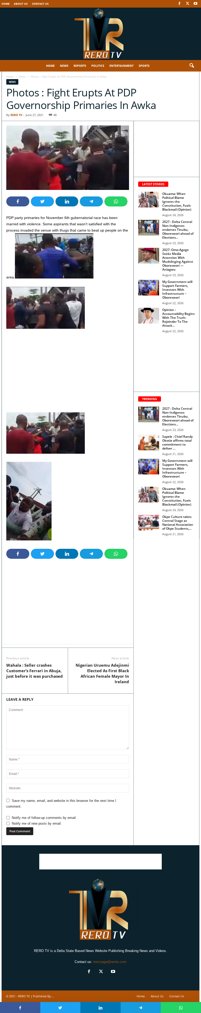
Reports (80, 66)
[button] (191, 66)
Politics (97, 66)
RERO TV (16, 115)
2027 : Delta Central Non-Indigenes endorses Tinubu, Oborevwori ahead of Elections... (177, 230)
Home (6, 4)
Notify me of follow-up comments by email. (44, 818)
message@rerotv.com (109, 962)
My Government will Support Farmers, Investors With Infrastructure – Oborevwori (177, 290)
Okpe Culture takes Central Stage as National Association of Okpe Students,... (177, 522)
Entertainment (121, 66)
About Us (21, 4)
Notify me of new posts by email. (37, 823)
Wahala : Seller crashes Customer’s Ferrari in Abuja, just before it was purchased (34, 670)
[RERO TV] (100, 34)
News (64, 66)
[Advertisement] (67, 373)
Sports (144, 66)
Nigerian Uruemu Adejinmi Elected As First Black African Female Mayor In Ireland (102, 673)
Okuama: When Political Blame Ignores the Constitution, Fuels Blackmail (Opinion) (176, 201)
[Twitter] (187, 4)
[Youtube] (195, 4)
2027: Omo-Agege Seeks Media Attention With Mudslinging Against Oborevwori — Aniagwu (177, 260)
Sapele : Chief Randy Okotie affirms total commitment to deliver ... (177, 442)
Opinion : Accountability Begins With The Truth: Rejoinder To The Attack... (178, 318)
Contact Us (40, 4)
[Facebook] (179, 4)
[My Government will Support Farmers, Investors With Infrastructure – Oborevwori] (148, 287)
